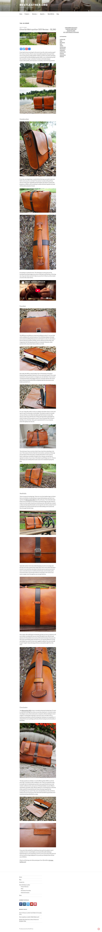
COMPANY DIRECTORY (71, 29)
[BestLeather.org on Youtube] (31, 904)
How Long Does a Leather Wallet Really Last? (29, 917)
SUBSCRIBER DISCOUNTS (71, 27)
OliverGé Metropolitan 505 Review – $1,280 (37, 29)
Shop (58, 14)
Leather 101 (62, 39)
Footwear (62, 53)
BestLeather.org (34, 4)
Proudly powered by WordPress (26, 928)
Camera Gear (63, 47)
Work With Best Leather (24, 884)
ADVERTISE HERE (71, 30)
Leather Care (63, 51)
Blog (20, 879)
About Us (42, 14)
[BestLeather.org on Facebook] (20, 904)
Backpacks (62, 42)
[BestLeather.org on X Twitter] (28, 904)
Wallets (61, 45)
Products (27, 14)
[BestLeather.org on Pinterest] (35, 904)
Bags (61, 40)
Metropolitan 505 (30, 499)
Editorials (62, 56)
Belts (61, 44)
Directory (34, 14)
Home (20, 14)
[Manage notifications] (99, 929)
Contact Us (21, 882)
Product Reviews (24, 886)
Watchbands (63, 48)
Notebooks (62, 50)
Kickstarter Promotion (26, 890)
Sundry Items (63, 55)
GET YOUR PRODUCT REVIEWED (71, 32)
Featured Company (25, 892)
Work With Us (51, 14)
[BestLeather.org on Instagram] (24, 904)
